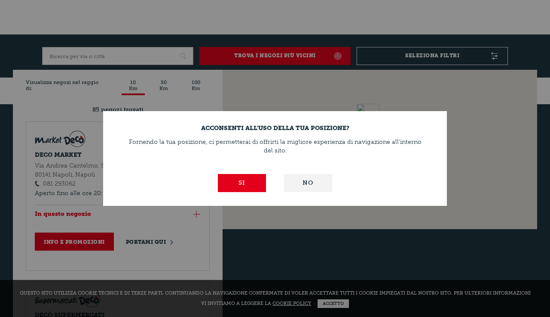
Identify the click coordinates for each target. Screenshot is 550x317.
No (307, 182)
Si (241, 182)
